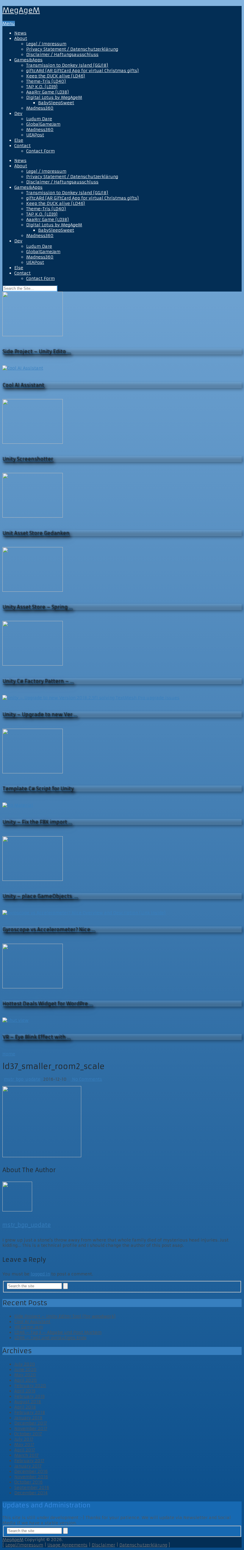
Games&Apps (28, 60)
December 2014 (31, 1493)
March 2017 (26, 1455)
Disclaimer (103, 1545)
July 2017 (23, 1439)
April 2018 (25, 1407)
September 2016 (31, 1487)
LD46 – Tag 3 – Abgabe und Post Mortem (57, 1332)
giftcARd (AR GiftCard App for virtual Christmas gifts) (82, 70)
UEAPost (35, 135)
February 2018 (29, 1412)
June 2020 (25, 1369)
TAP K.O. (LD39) (42, 86)
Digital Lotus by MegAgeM (54, 97)
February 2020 (30, 1385)
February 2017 (29, 1460)
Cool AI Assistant (32, 1321)
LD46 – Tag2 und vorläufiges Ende (50, 1337)
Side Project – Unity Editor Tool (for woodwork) (65, 1316)
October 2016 (28, 1482)
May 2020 (25, 1375)
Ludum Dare (39, 118)
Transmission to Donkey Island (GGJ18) (67, 65)
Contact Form (40, 151)
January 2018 (28, 1417)
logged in (40, 1274)
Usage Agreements (67, 1545)
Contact (22, 145)
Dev (18, 113)
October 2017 (28, 1434)
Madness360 (40, 108)
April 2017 (24, 1450)
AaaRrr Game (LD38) (47, 92)
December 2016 (31, 1471)
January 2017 (28, 1466)
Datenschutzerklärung (143, 1545)
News (20, 33)
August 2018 (27, 1401)
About (20, 38)
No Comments (86, 1079)
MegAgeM (21, 10)
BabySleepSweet (56, 102)
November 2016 (31, 1476)
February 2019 (29, 1396)
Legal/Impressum (24, 1545)
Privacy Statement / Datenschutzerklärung (72, 49)
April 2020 (25, 1380)
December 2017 (30, 1423)
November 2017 (30, 1428)
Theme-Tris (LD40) (46, 81)
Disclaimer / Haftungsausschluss (62, 54)
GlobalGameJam (43, 124)
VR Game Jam (28, 1327)
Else (18, 140)
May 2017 (24, 1444)
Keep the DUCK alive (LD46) (55, 76)
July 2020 (24, 1364)
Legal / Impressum (46, 43)
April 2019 (24, 1391)
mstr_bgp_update (22, 1079)
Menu (8, 23)
